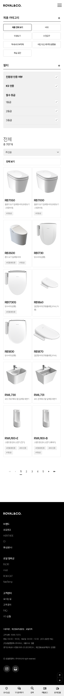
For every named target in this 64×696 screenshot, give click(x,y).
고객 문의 (7, 604)
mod (5, 570)
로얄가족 (29, 629)
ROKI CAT (8, 576)
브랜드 (6, 524)
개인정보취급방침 (17, 629)
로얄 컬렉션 (8, 558)
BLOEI (6, 564)
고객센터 (7, 593)
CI (4, 541)
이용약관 (6, 629)
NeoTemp (7, 581)
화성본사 (7, 547)
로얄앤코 (7, 529)
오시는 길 (7, 599)
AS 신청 (7, 616)
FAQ (5, 610)
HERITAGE (8, 535)
